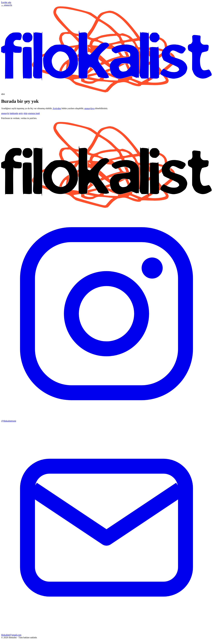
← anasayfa (6, 5)
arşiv (21, 113)
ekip (26, 113)
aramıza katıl (34, 113)
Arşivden (57, 108)
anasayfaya (89, 108)
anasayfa (5, 113)
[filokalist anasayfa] (106, 91)
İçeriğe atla (6, 2)
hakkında (14, 113)
